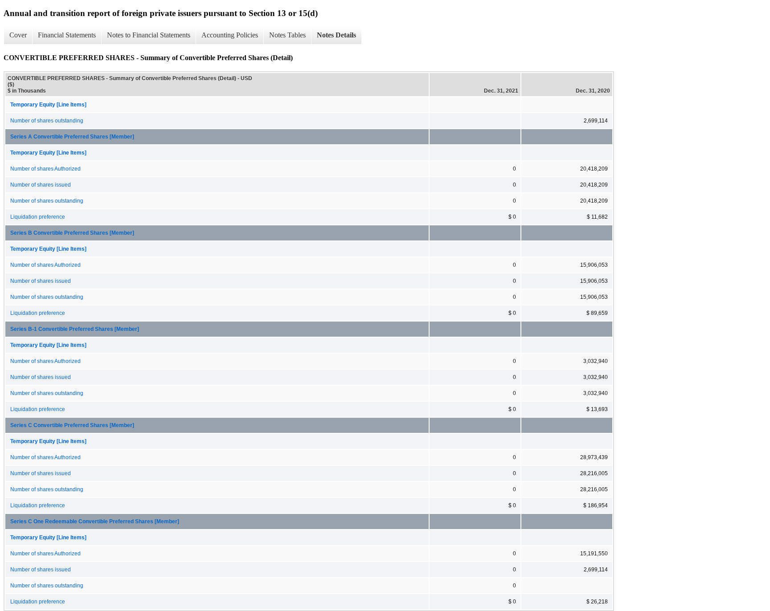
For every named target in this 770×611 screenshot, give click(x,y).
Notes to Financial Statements (148, 35)
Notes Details (336, 35)
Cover (18, 35)
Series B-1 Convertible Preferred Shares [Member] (74, 329)
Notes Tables (287, 35)
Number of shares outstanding (46, 120)
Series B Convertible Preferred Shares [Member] (72, 233)
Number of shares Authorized (45, 168)
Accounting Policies (229, 35)
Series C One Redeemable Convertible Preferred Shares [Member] (94, 521)
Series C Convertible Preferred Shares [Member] (72, 425)
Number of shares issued (40, 184)
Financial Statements (67, 35)
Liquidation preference (37, 217)
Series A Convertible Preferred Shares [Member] (72, 136)
